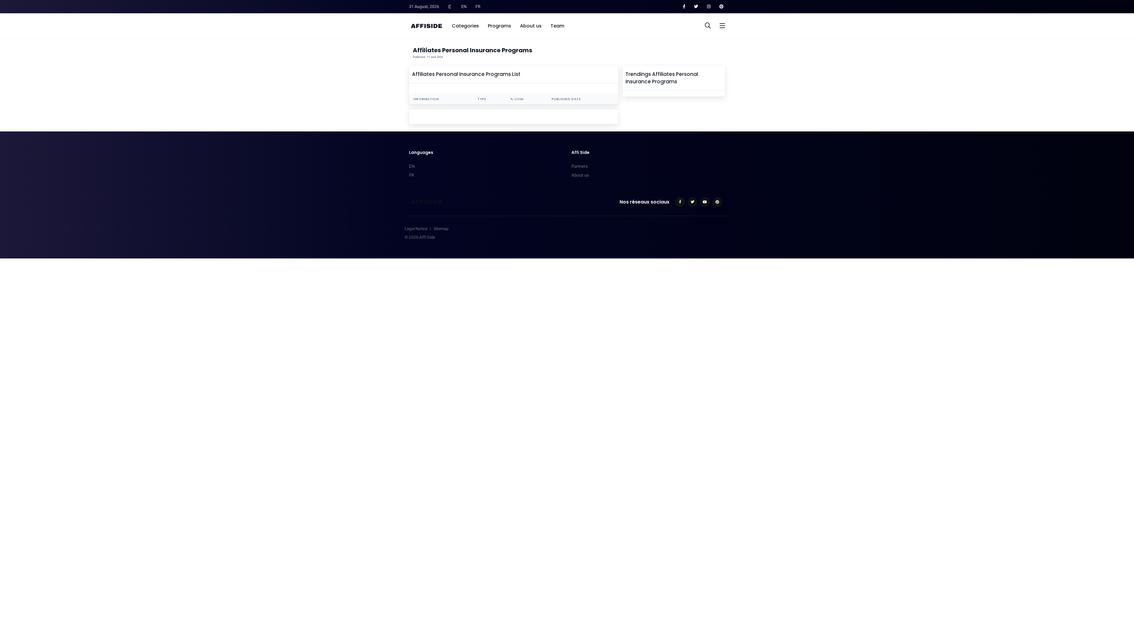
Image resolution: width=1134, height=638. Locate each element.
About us (531, 25)
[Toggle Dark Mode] (449, 6)
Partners (579, 166)
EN (464, 6)
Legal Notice (416, 228)
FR (477, 6)
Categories (465, 25)
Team (557, 25)
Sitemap (441, 228)
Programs (499, 25)
